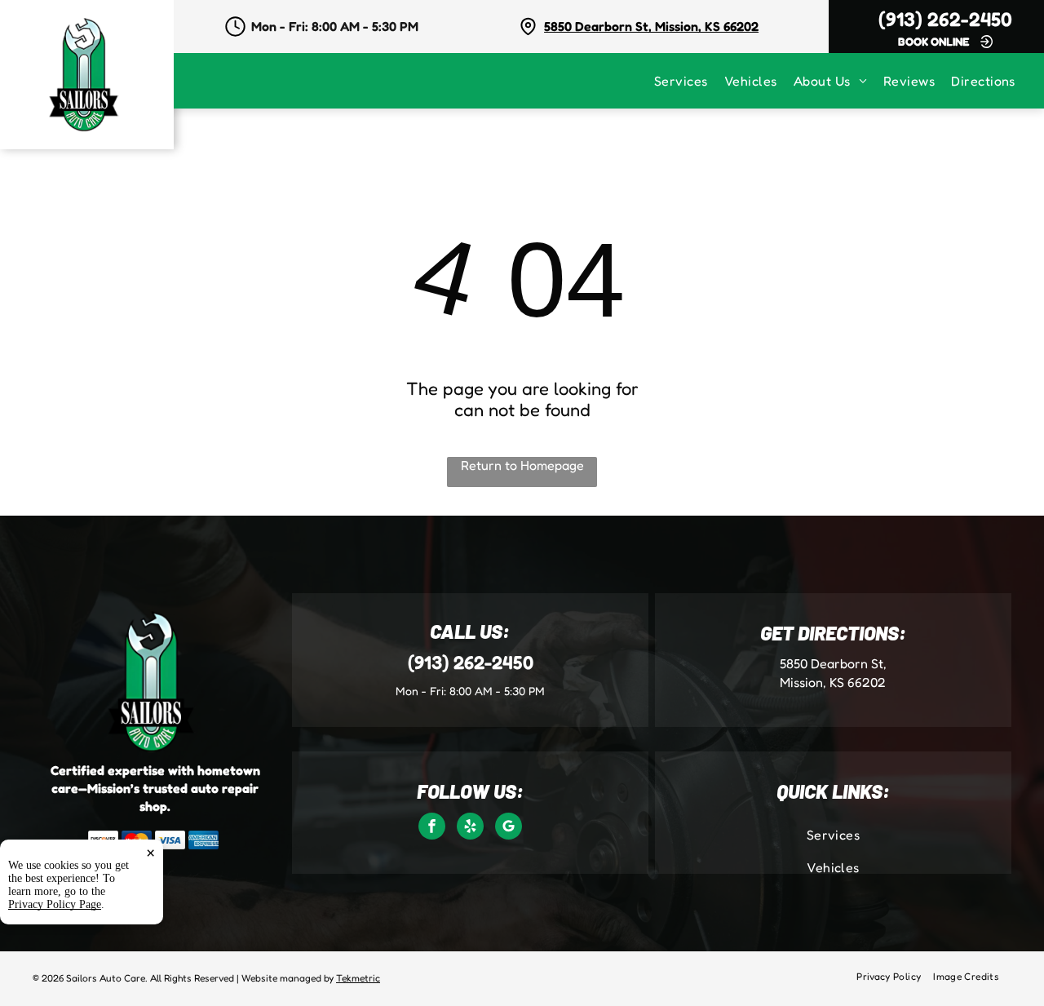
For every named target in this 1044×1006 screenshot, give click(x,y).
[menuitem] (689, 81)
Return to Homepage (522, 465)
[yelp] (470, 828)
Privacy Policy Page (54, 904)
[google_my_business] (508, 828)
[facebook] (431, 828)
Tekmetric (358, 978)
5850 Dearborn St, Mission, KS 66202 (651, 26)
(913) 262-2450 (945, 19)
